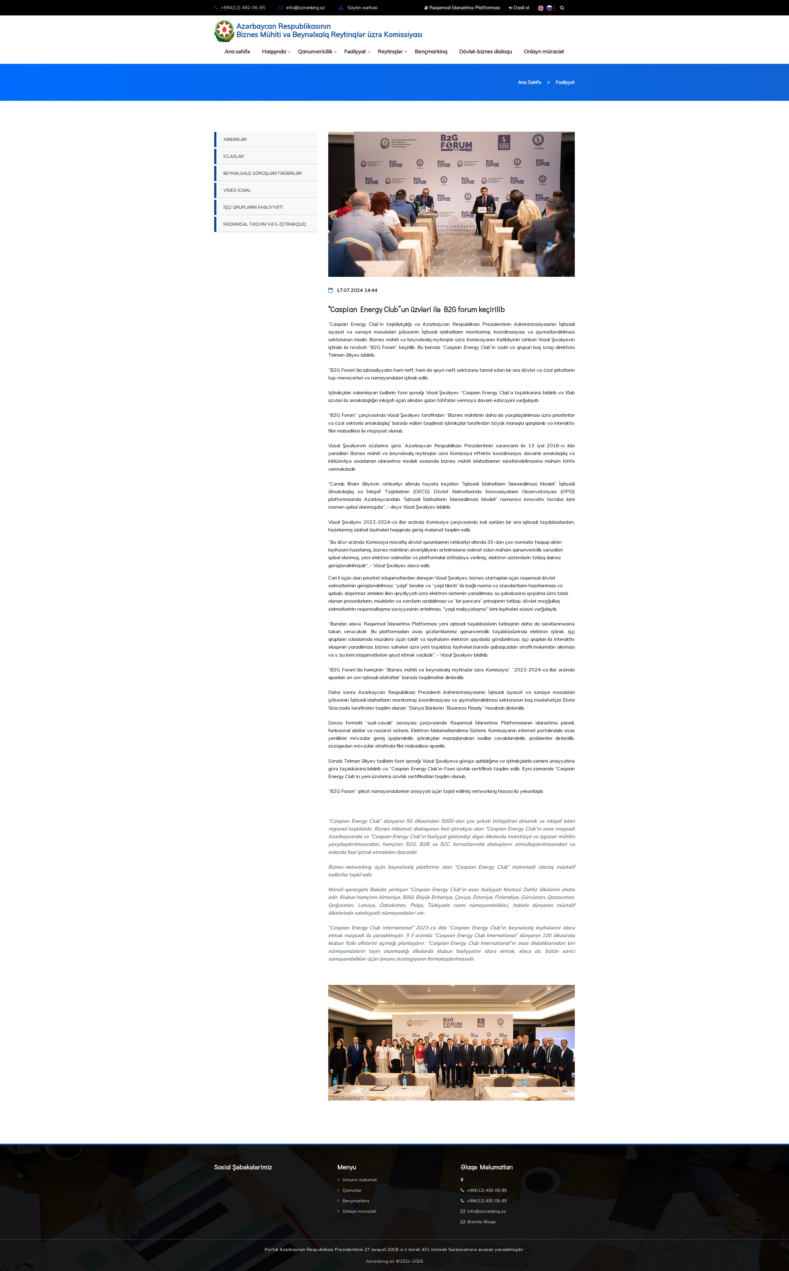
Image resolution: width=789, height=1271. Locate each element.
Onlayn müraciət (544, 51)
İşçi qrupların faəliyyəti (253, 207)
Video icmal (237, 190)
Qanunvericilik (315, 51)
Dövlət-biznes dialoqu (485, 51)
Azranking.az (380, 1261)
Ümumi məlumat (359, 1180)
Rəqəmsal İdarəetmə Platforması (464, 7)
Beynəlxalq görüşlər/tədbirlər (262, 173)
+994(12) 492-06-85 (487, 1190)
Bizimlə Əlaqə (482, 1221)
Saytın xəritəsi (363, 7)
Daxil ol (520, 7)
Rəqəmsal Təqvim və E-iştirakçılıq (264, 224)
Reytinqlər (390, 51)
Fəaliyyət (355, 51)
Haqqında (274, 51)
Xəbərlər (235, 139)
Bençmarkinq (431, 51)
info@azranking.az (305, 7)
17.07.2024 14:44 (356, 290)
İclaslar (233, 156)
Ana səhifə (237, 51)
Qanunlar (351, 1190)
